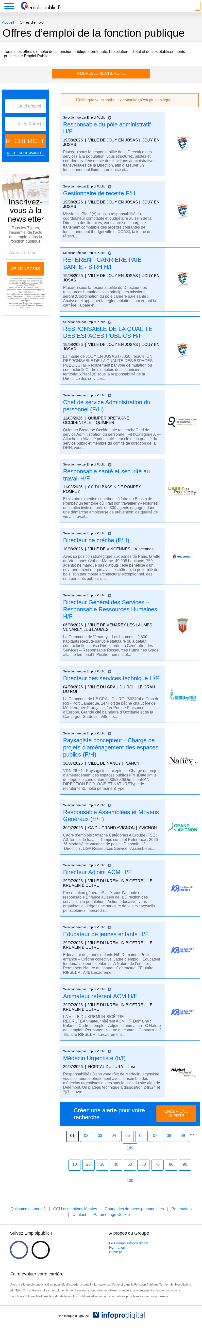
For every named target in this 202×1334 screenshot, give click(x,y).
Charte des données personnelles (134, 1209)
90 (185, 1164)
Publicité (115, 1252)
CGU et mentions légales (75, 1209)
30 (102, 1164)
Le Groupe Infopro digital (128, 1243)
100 (130, 1181)
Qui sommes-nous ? (28, 1209)
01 (72, 1135)
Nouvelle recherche (101, 73)
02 (86, 1135)
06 (141, 1135)
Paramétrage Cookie (112, 1214)
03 (100, 1135)
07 (155, 1135)
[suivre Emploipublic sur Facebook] (19, 1250)
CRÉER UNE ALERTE (176, 1113)
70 (157, 1164)
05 (127, 1135)
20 (88, 1164)
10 (74, 1164)
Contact (79, 1214)
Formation (117, 1247)
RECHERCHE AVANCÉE (26, 153)
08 (169, 1135)
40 (116, 1164)
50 (130, 1164)
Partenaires (181, 1209)
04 (114, 1135)
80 (171, 1164)
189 (130, 1148)
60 (143, 1164)
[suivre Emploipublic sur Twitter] (41, 1250)
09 (183, 1135)
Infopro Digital (12, 296)
